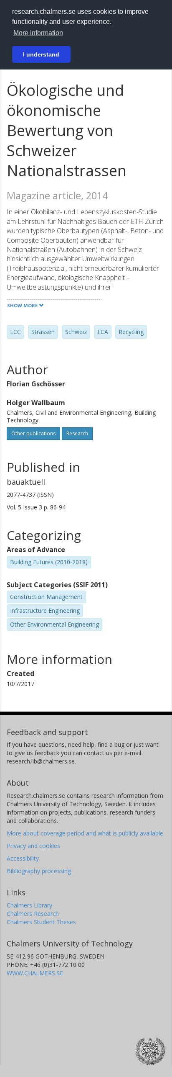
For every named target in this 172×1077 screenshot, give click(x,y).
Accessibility (23, 858)
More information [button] (38, 32)
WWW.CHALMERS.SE (35, 973)
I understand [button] (41, 54)
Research (77, 433)
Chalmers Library (29, 905)
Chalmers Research (33, 914)
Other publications (33, 433)
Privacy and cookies (33, 846)
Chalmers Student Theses (41, 922)
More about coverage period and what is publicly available (85, 833)
